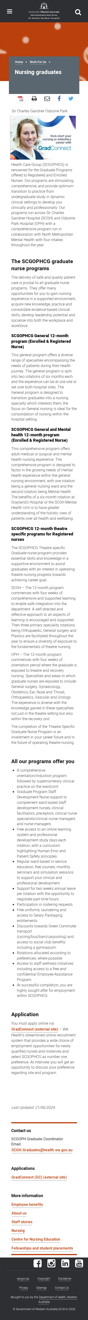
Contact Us (62, 1288)
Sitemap (41, 1288)
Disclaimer (64, 1279)
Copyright (44, 1279)
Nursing (18, 1231)
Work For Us (38, 62)
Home (19, 62)
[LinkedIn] (65, 1265)
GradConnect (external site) (34, 1029)
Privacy (23, 1288)
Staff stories (21, 1222)
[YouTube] (79, 1265)
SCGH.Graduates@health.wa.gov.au (42, 1150)
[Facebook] (37, 1265)
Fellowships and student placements (42, 1248)
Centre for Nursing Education (35, 1239)
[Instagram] (51, 1265)
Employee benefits (27, 1204)
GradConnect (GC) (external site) (39, 1177)
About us (19, 1213)
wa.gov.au (23, 1279)
